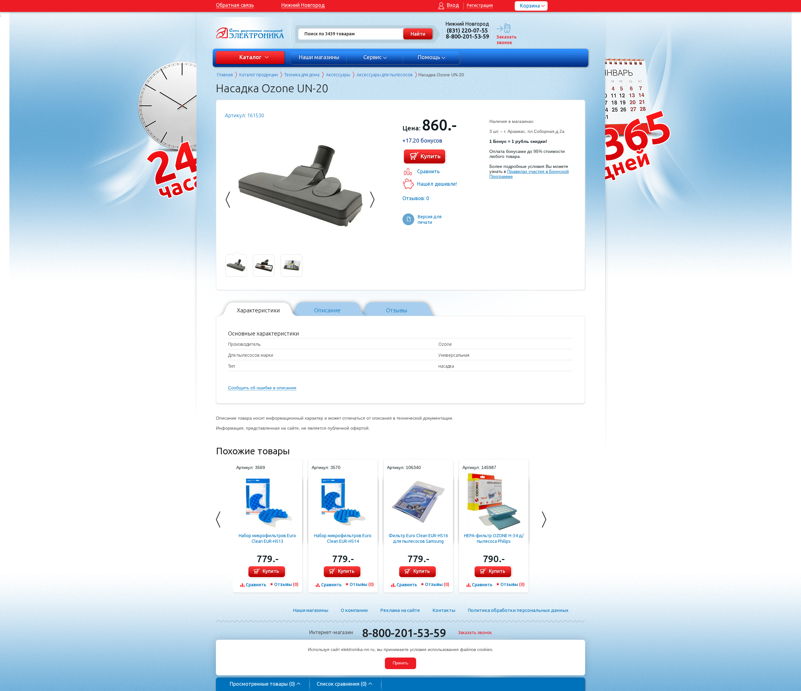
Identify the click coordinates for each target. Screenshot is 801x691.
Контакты (443, 610)
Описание (327, 310)
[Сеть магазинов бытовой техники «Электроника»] (250, 33)
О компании (354, 610)
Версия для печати (429, 219)
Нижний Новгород (303, 5)
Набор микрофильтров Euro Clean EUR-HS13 (267, 538)
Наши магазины (318, 57)
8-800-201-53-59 (404, 632)
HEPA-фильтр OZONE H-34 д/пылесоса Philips (493, 538)
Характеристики (258, 310)
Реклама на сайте (400, 610)
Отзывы (396, 310)
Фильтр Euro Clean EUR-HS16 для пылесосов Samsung (418, 538)
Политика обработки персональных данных (518, 610)
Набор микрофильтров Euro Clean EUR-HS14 (342, 538)
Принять (400, 663)
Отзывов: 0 (415, 198)
